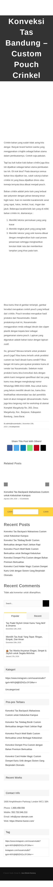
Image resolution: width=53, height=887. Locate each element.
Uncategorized (14, 427)
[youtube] (32, 878)
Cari (10, 512)
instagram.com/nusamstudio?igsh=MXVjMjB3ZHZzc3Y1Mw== (19, 852)
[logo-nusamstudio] (18, 3)
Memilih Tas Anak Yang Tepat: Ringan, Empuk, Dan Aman (24, 638)
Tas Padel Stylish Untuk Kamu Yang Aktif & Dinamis (25, 624)
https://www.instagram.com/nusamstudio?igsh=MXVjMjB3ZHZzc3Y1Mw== (25, 680)
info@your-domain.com (22, 816)
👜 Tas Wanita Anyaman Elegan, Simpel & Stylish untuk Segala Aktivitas (26, 651)
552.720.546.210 (19, 812)
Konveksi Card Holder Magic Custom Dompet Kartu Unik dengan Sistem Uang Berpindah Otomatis (26, 570)
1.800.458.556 (18, 808)
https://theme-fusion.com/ (22, 821)
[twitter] (24, 878)
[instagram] (28, 878)
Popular (15, 616)
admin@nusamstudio (13, 424)
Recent (37, 616)
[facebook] (20, 878)
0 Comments (24, 499)
